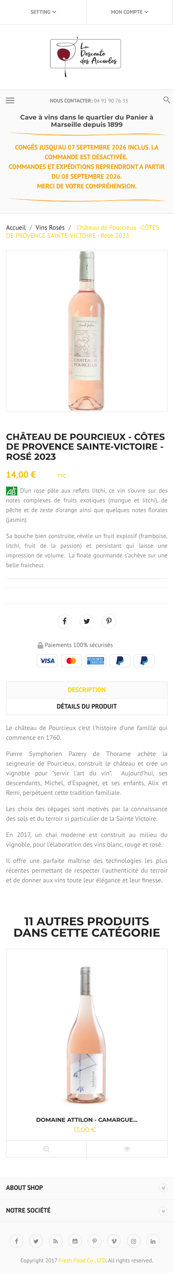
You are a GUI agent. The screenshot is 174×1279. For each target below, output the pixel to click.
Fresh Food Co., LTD (82, 1260)
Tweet (87, 621)
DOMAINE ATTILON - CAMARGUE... (86, 1119)
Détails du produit (87, 706)
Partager (64, 621)
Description (87, 690)
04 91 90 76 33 (111, 100)
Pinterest (109, 621)
